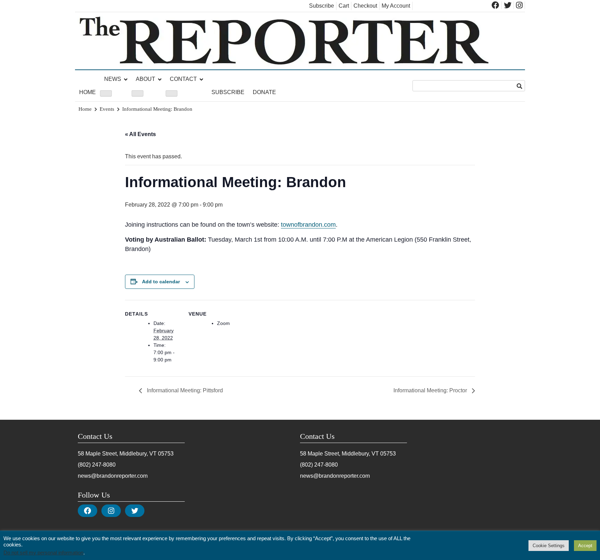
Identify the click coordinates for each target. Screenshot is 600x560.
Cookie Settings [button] (549, 545)
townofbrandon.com (308, 224)
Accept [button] (585, 545)
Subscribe (321, 6)
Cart (344, 6)
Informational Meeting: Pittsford (184, 390)
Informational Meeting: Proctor (430, 390)
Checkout (365, 6)
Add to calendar (161, 281)
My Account (396, 6)
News (112, 79)
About (145, 79)
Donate (264, 92)
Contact (183, 79)
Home (87, 92)
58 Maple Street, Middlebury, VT (117, 454)
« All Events (140, 134)
